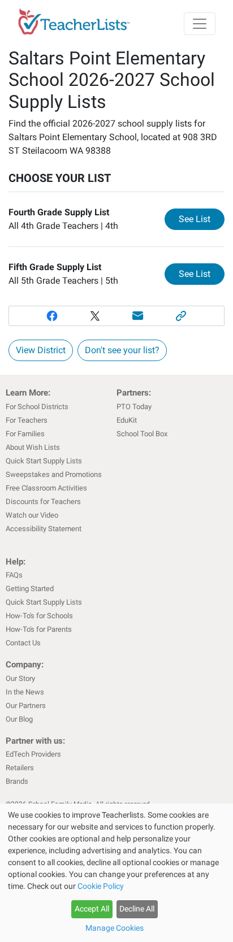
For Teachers (27, 420)
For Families (25, 433)
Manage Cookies (114, 927)
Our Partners (26, 705)
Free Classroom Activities (46, 488)
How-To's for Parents (39, 629)
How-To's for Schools (39, 615)
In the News (25, 692)
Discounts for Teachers (43, 501)
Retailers (20, 767)
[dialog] (116, 873)
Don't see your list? (122, 350)
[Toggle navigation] (199, 23)
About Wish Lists (33, 447)
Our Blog (19, 719)
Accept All (92, 908)
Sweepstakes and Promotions (54, 474)
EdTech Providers (33, 754)
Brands (17, 781)
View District (41, 350)
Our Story (20, 678)
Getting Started (30, 588)
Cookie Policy (100, 886)
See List (202, 218)
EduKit (126, 420)
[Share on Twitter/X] (95, 316)
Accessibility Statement (43, 528)
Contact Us (23, 643)
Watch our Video (32, 515)
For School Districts (37, 406)
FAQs (14, 575)
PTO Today (134, 406)
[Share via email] (137, 316)
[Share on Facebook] (52, 316)
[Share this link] (180, 316)
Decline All (136, 908)
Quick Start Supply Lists (44, 461)
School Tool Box (141, 433)
